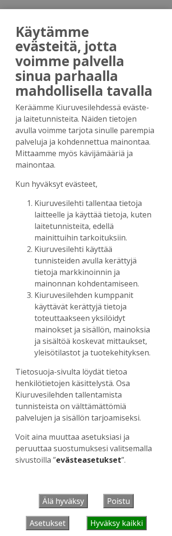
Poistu (118, 501)
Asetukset (47, 523)
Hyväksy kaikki (116, 523)
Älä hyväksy (63, 501)
